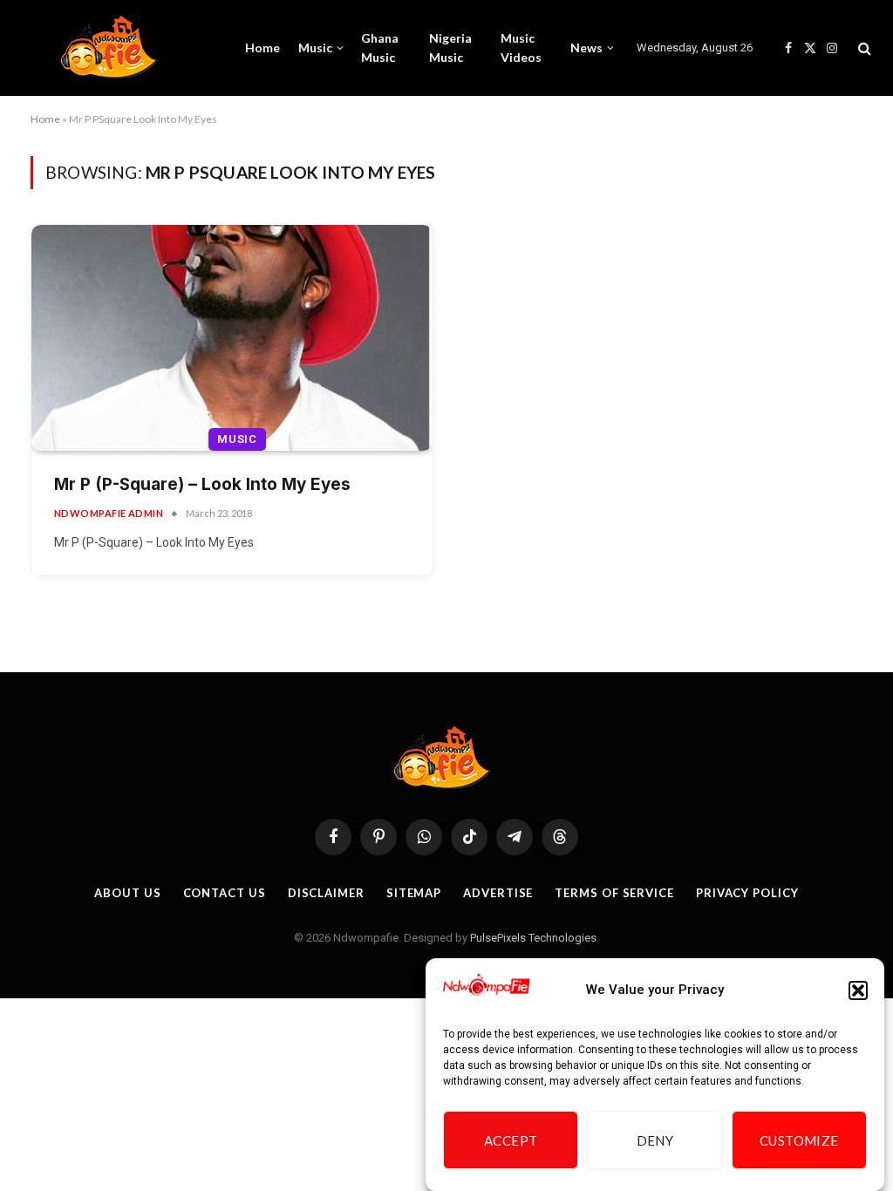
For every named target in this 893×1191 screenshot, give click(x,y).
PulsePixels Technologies (533, 937)
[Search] (863, 48)
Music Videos (521, 48)
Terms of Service (614, 893)
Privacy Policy (747, 893)
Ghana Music (380, 48)
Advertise (498, 893)
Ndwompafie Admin (108, 513)
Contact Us (224, 893)
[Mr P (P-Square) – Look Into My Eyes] (232, 338)
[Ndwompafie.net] (114, 48)
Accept (511, 1140)
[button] (858, 990)
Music (315, 47)
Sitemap (413, 893)
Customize (799, 1140)
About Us (127, 893)
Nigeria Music (450, 48)
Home (262, 47)
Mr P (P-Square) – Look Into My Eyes (202, 484)
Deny (655, 1140)
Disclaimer (326, 893)
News (586, 47)
